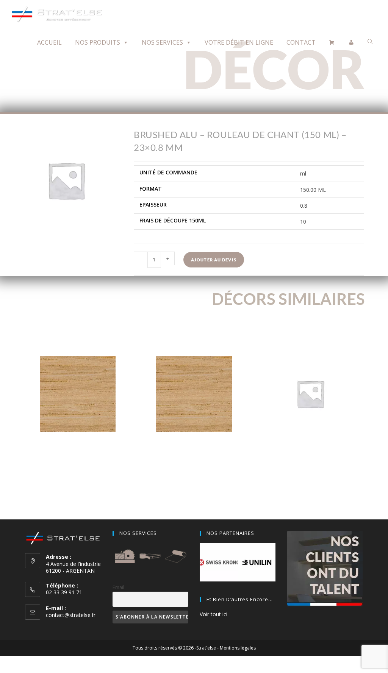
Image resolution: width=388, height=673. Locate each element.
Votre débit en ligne (239, 42)
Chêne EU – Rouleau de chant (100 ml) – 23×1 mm (194, 447)
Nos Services (162, 42)
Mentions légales (238, 648)
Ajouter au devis (213, 259)
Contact (301, 42)
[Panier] (332, 42)
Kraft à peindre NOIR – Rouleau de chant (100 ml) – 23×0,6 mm (310, 447)
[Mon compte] (351, 42)
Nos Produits (97, 42)
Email (118, 587)
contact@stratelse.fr (70, 615)
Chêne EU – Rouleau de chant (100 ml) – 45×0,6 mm (77, 447)
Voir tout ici (213, 614)
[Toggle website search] (370, 41)
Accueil (49, 42)
